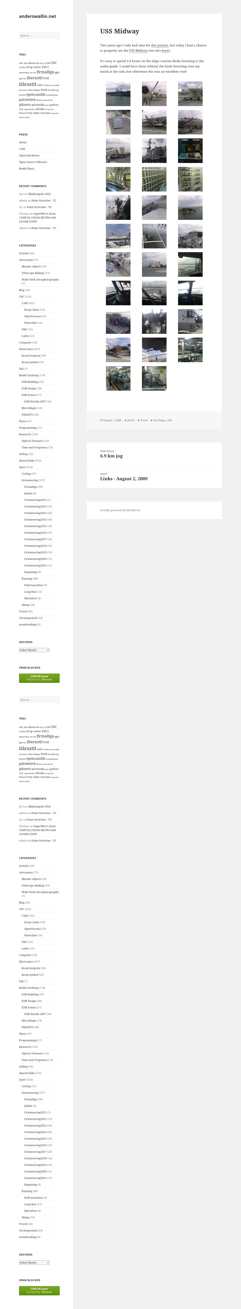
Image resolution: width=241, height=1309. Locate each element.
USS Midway (138, 50)
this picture (159, 45)
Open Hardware (29, 155)
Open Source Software (33, 162)
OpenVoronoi (32, 316)
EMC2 (45, 67)
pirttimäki (38, 105)
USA (29, 113)
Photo (39, 100)
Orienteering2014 (35, 519)
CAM (47, 63)
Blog (42, 63)
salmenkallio (29, 109)
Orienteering (30, 480)
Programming (28, 428)
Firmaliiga (30, 487)
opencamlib (35, 94)
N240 (44, 90)
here (165, 50)
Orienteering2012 (35, 506)
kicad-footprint (31, 355)
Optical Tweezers (32, 441)
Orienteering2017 (35, 539)
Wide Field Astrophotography (40, 279)
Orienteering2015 (35, 526)
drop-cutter (33, 67)
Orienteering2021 (35, 565)
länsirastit (23, 90)
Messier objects (31, 266)
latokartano (48, 85)
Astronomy (26, 260)
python (54, 105)
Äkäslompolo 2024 (39, 194)
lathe (40, 85)
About (23, 142)
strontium (49, 109)
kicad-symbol (30, 362)
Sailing (23, 454)
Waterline (30, 323)
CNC (53, 62)
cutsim (22, 67)
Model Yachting (28, 375)
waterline (55, 113)
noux (22, 94)
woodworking (27, 624)
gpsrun (22, 78)
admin (131, 420)
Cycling (26, 473)
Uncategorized (28, 618)
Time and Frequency (35, 447)
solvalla (40, 109)
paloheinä (27, 99)
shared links (26, 460)
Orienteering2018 (35, 546)
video (36, 113)
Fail (21, 369)
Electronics (26, 349)
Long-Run (30, 592)
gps (57, 72)
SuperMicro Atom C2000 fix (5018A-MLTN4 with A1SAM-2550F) (37, 217)
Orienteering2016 (35, 532)
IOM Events (29, 395)
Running (27, 578)
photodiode (48, 100)
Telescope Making (33, 273)
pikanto (25, 104)
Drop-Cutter (32, 310)
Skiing (25, 605)
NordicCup (53, 90)
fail (31, 72)
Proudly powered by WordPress (120, 510)
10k (21, 63)
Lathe (25, 336)
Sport (22, 467)
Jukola (28, 493)
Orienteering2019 (35, 552)
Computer (25, 342)
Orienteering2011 (35, 500)
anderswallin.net (37, 16)
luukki (56, 85)
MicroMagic (34, 90)
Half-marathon (33, 585)
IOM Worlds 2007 (35, 401)
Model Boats (26, 168)
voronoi (45, 113)
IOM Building (30, 382)
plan (47, 105)
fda (34, 72)
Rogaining (30, 572)
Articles (24, 253)
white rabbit (24, 117)
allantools (34, 63)
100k (25, 63)
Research (25, 434)
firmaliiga (45, 71)
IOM (46, 78)
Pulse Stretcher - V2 (43, 200)
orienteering (52, 95)
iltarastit (35, 77)
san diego (159, 420)
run (21, 109)
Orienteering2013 (35, 513)
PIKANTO (27, 414)
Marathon (30, 598)
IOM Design (29, 388)
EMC (24, 329)
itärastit (27, 84)
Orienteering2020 (35, 559)
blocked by (39, 678)
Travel (23, 113)
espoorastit (24, 72)
